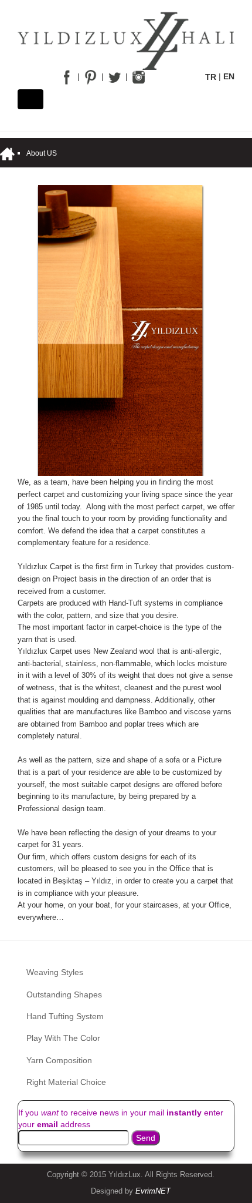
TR (210, 77)
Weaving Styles (54, 972)
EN (228, 77)
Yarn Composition (59, 1060)
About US (41, 153)
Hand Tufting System (65, 1016)
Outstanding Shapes (64, 994)
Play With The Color (63, 1038)
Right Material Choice (66, 1082)
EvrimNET (153, 1191)
